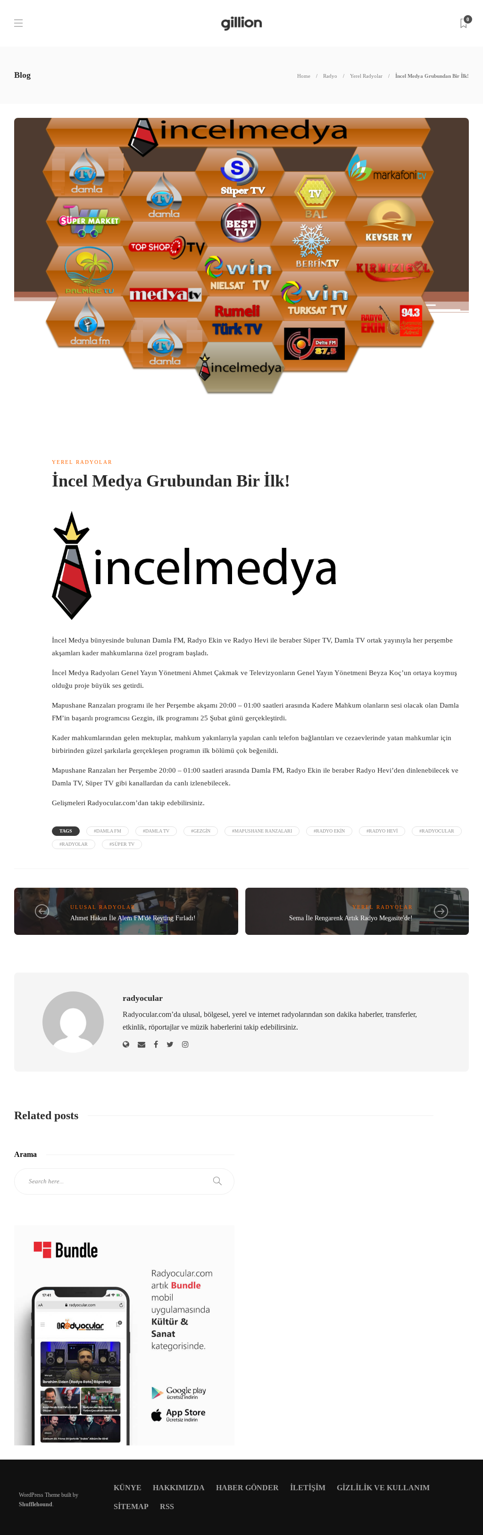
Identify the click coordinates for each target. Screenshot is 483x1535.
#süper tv (121, 844)
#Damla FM (107, 831)
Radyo (330, 76)
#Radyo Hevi (382, 831)
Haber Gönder (247, 1488)
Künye (128, 1488)
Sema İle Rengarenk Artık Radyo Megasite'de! (351, 918)
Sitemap (131, 1506)
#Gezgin (200, 831)
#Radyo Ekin (329, 831)
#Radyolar (73, 844)
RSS (167, 1506)
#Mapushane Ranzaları (262, 831)
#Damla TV (156, 831)
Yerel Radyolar (366, 76)
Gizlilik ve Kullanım (383, 1488)
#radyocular (436, 831)
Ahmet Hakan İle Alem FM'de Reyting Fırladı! (133, 918)
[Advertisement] (359, 1245)
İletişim (307, 1488)
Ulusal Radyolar (102, 907)
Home (303, 76)
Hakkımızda (179, 1488)
